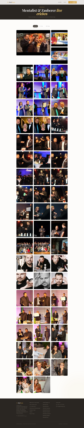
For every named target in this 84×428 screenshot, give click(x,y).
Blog (65, 2)
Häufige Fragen (33, 410)
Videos (48, 26)
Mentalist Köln (45, 404)
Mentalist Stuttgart (46, 415)
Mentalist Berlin (46, 406)
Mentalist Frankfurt (46, 411)
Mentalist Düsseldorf (47, 413)
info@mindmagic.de (61, 406)
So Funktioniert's (33, 406)
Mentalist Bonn (45, 417)
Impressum (60, 423)
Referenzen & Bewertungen (35, 408)
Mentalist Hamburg (46, 408)
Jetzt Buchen (72, 2)
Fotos (42, 26)
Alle (36, 26)
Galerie (59, 2)
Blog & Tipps (32, 413)
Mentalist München (46, 410)
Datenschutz (65, 423)
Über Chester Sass (33, 404)
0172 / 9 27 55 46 (61, 404)
